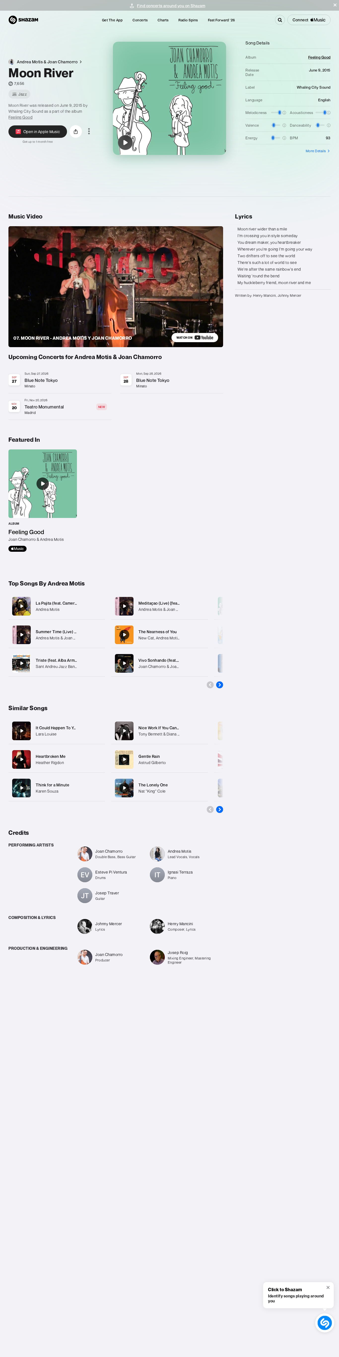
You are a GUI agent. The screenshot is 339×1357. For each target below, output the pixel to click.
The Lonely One (153, 784)
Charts (163, 20)
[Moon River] (125, 142)
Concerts (140, 20)
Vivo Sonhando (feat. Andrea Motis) (171, 660)
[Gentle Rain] (124, 759)
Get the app (112, 20)
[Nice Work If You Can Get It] (124, 731)
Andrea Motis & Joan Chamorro (63, 637)
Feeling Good (20, 117)
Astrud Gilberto (152, 762)
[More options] (89, 131)
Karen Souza (47, 791)
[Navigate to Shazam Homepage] (23, 20)
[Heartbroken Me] (22, 759)
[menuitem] (112, 20)
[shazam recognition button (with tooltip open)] (324, 1323)
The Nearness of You (157, 631)
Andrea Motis (48, 609)
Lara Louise (46, 734)
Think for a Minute (52, 784)
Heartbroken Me (51, 756)
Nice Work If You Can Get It (163, 727)
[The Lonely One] (124, 788)
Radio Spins (188, 20)
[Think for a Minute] (22, 788)
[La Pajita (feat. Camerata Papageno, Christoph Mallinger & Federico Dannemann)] (56, 606)
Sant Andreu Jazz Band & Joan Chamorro (72, 666)
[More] (98, 606)
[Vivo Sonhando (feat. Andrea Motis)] (159, 663)
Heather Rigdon (50, 762)
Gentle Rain (149, 756)
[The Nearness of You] (159, 635)
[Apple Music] (17, 549)
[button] (335, 4)
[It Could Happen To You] (22, 731)
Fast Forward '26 (221, 20)
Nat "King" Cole (152, 791)
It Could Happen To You (57, 727)
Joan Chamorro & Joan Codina (165, 666)
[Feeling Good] (42, 500)
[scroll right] (219, 684)
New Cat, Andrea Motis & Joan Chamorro (174, 637)
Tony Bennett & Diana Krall (161, 734)
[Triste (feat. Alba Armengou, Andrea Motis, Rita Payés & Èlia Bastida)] (56, 663)
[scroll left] (210, 684)
